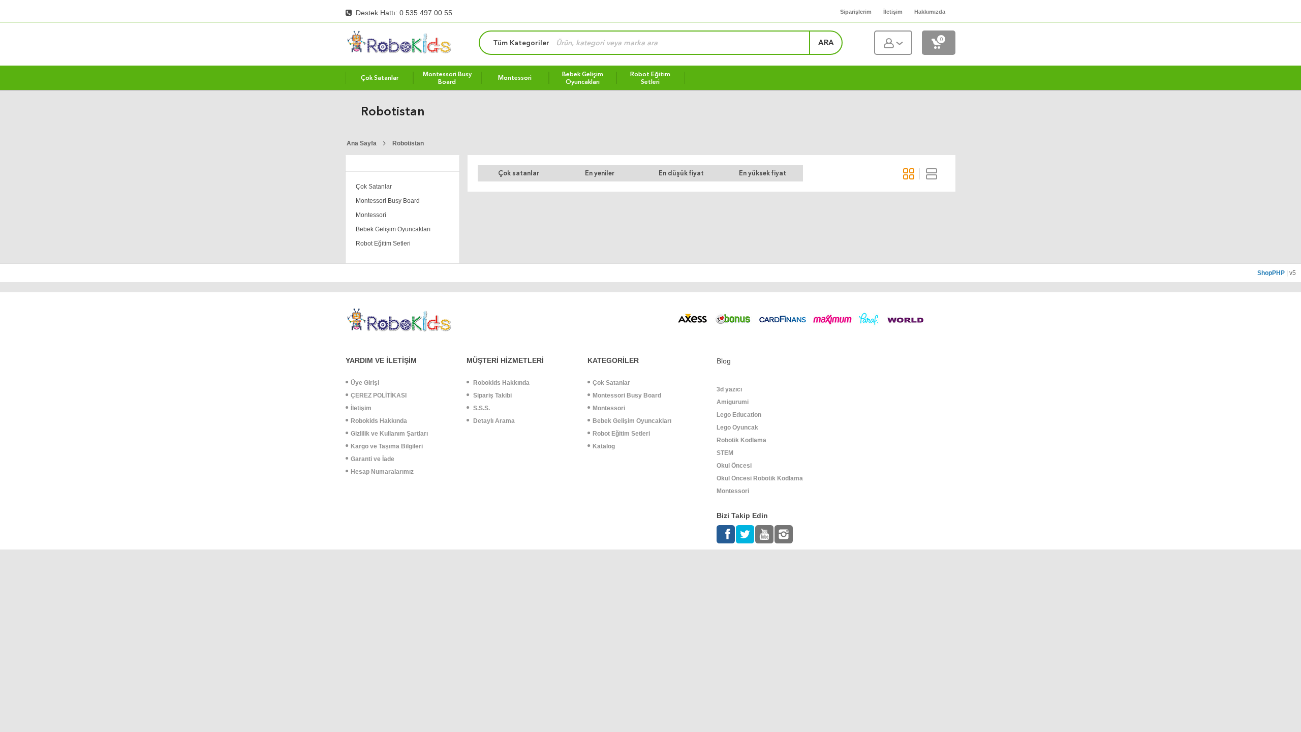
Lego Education (739, 414)
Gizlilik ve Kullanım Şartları (389, 433)
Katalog (604, 446)
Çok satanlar (518, 173)
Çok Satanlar (374, 186)
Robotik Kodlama (741, 440)
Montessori (371, 215)
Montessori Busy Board (388, 200)
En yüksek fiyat (762, 173)
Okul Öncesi (734, 465)
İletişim (361, 408)
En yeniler (599, 173)
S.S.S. (481, 408)
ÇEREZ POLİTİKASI (379, 395)
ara (826, 42)
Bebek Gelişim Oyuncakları (393, 229)
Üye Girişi (365, 382)
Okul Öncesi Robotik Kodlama (760, 478)
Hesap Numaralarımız (382, 471)
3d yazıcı (729, 389)
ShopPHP (1271, 273)
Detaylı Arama (493, 420)
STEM (725, 452)
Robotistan (408, 143)
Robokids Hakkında (379, 420)
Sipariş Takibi (492, 395)
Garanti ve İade (372, 459)
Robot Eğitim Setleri (383, 243)
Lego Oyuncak (737, 427)
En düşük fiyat (681, 173)
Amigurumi (733, 402)
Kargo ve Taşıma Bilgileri (387, 446)
